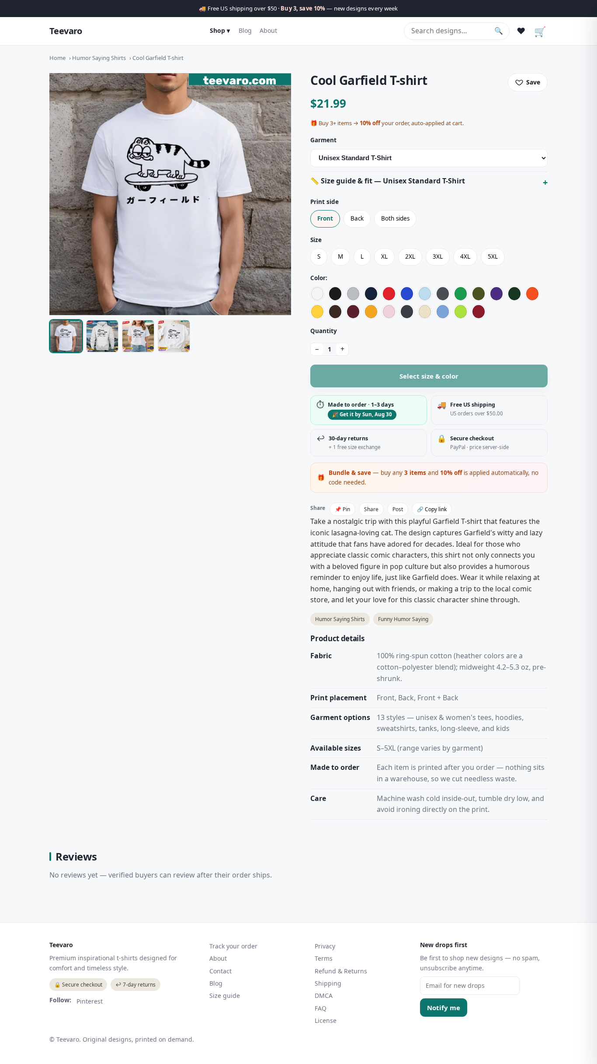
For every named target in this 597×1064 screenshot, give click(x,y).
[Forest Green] (514, 294)
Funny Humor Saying (403, 619)
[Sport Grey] (353, 294)
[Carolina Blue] (443, 312)
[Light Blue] (425, 294)
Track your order (233, 946)
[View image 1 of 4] (66, 336)
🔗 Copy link (432, 509)
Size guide (224, 995)
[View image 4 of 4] (174, 336)
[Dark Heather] (407, 312)
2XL (410, 256)
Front (325, 218)
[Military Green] (479, 294)
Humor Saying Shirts (99, 58)
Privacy (325, 946)
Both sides (395, 218)
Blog (245, 30)
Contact (220, 971)
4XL (465, 256)
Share (371, 509)
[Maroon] (353, 312)
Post (397, 509)
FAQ (320, 1008)
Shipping (328, 983)
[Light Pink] (389, 312)
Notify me (443, 1007)
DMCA (324, 995)
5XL (493, 256)
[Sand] (425, 312)
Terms (324, 958)
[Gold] (371, 312)
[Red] (389, 294)
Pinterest (89, 1001)
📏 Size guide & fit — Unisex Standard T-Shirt (387, 181)
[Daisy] (317, 312)
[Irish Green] (461, 294)
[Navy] (371, 294)
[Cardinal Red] (479, 312)
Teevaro (65, 31)
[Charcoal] (443, 294)
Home (57, 58)
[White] (317, 294)
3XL (438, 256)
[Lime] (461, 312)
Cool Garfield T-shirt (158, 58)
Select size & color (428, 376)
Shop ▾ (220, 30)
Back (357, 218)
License (326, 1020)
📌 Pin (342, 509)
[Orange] (532, 294)
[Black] (335, 294)
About (268, 30)
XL (384, 256)
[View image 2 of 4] (102, 336)
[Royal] (407, 294)
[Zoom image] (170, 194)
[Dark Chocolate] (335, 312)
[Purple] (496, 294)
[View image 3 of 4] (138, 336)
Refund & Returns (341, 971)
